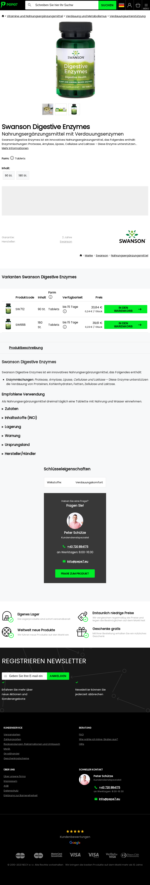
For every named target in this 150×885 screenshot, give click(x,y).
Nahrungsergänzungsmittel (129, 255)
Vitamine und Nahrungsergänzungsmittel (35, 16)
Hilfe (81, 744)
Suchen (107, 5)
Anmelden (58, 676)
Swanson (66, 241)
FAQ (81, 734)
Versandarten (12, 734)
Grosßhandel (11, 753)
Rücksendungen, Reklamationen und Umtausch (32, 744)
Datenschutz (11, 790)
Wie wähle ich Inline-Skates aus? (98, 739)
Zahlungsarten (12, 739)
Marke (89, 255)
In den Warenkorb (123, 309)
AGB (6, 786)
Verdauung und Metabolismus (86, 16)
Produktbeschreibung (26, 348)
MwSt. (7, 749)
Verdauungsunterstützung (128, 16)
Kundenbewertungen (75, 837)
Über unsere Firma (15, 776)
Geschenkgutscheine (16, 758)
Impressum (10, 781)
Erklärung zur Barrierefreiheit (21, 795)
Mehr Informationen (15, 148)
